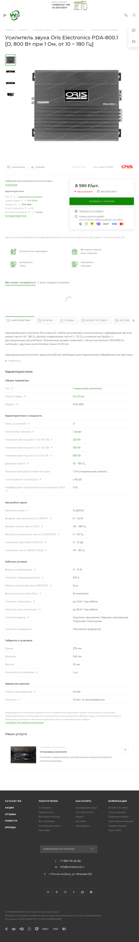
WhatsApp (91, 892)
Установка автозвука (50, 826)
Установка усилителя (53, 751)
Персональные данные (121, 821)
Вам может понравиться (20, 282)
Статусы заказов (117, 812)
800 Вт (77, 455)
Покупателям (48, 801)
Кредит (80, 816)
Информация (117, 801)
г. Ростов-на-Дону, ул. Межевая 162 (70, 874)
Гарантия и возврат (118, 816)
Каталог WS (13, 801)
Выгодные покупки (49, 816)
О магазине (45, 807)
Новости (11, 820)
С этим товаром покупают (53, 282)
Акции (9, 807)
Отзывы (69, 320)
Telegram (56, 892)
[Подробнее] (125, 749)
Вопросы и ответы (118, 807)
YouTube (65, 892)
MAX (82, 892)
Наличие (47, 320)
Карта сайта (114, 830)
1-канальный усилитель (29, 197)
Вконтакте (48, 892)
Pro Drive (32, 200)
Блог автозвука (47, 821)
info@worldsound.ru (72, 866)
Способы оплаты (85, 812)
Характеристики (20, 320)
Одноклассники (73, 892)
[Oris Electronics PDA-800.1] (77, 105)
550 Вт (77, 447)
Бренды (10, 827)
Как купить (84, 801)
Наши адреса (83, 826)
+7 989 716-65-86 (70, 861)
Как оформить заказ (86, 807)
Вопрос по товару (97, 320)
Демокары (44, 830)
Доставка (125, 320)
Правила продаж (117, 826)
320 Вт (77, 439)
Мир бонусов (46, 812)
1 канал (39, 212)
